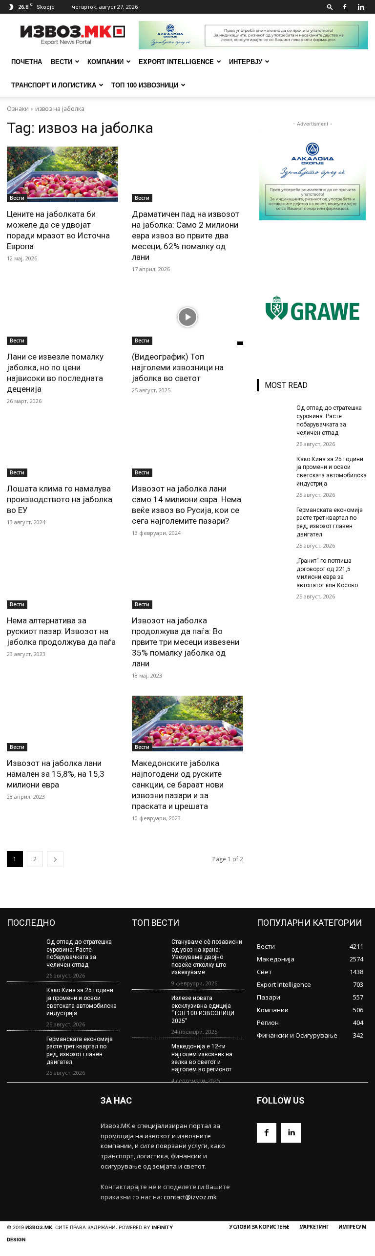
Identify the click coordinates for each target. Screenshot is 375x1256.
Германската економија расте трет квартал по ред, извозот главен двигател (79, 1050)
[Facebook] (344, 7)
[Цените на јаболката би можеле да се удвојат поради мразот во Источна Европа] (62, 174)
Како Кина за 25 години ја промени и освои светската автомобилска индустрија (81, 1002)
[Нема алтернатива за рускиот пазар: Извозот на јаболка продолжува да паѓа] (62, 581)
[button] (330, 6)
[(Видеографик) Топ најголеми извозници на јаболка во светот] (187, 317)
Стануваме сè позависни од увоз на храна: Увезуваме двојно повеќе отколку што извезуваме (206, 957)
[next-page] (55, 859)
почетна (26, 61)
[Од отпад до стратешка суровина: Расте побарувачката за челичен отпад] (273, 415)
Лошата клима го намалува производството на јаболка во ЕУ (59, 499)
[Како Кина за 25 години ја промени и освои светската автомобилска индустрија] (273, 467)
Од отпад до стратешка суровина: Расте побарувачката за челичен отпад (79, 953)
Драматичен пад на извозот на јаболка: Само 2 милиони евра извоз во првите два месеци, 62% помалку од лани (185, 235)
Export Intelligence (176, 61)
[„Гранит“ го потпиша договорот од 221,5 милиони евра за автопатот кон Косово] (273, 568)
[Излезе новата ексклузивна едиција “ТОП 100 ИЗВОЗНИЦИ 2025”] (148, 1008)
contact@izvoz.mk (190, 1196)
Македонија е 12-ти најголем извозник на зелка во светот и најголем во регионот (201, 1058)
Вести (61, 61)
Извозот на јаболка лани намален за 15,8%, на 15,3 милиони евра (55, 773)
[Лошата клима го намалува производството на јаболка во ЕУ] (62, 449)
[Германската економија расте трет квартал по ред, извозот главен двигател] (273, 518)
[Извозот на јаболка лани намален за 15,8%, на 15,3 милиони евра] (62, 723)
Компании (105, 61)
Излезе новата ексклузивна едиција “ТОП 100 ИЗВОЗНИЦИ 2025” (202, 1009)
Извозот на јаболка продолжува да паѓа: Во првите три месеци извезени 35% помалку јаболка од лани (185, 642)
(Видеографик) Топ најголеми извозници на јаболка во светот (178, 367)
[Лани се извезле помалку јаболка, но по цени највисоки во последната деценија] (62, 317)
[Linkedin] (361, 7)
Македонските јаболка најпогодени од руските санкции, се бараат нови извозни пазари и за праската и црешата (178, 784)
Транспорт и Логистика (53, 84)
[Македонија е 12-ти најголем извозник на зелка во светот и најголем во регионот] (148, 1056)
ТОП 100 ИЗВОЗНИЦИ (144, 84)
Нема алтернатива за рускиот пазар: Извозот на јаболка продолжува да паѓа (61, 631)
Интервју (245, 61)
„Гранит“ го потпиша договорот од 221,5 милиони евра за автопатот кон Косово (327, 573)
